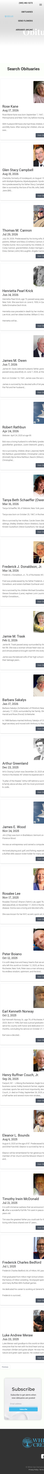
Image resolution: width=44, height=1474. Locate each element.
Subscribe (23, 1409)
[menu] (40, 4)
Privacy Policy (33, 1470)
